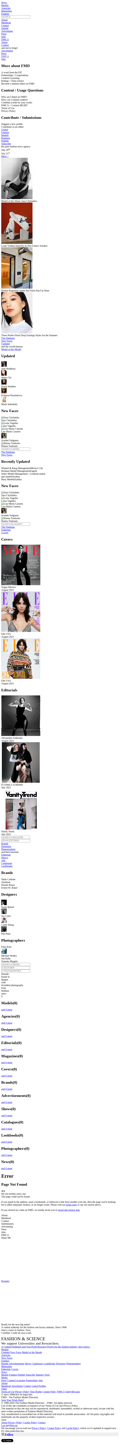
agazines (6, 1366)
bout (4, 1383)
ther (4, 1389)
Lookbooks (6, 866)
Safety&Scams (72, 1391)
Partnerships (32, 1380)
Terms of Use (8, 1391)
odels (5, 1349)
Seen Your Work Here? (12, 1400)
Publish (5, 141)
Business (5, 138)
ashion (5, 1360)
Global (4, 129)
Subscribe (6, 143)
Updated (5, 343)
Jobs (3, 36)
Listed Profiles (39, 1386)
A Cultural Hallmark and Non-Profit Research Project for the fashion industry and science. (45, 1346)
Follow (9, 1434)
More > (5, 156)
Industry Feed (43, 1375)
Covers (4, 532)
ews (4, 1372)
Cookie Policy (49, 1391)
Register (5, 1281)
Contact (5, 25)
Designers (6, 846)
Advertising (7, 31)
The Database (8, 338)
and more (6, 1009)
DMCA (5, 39)
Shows (4, 857)
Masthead (6, 22)
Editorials (6, 530)
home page (71, 1204)
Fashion (5, 13)
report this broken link (69, 1210)
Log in (4, 1425)
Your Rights (36, 1391)
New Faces (6, 341)
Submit (4, 28)
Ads (3, 860)
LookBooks (49, 1363)
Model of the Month (32, 1352)
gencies (5, 1355)
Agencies (5, 8)
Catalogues (6, 863)
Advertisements (16, 1363)
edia (4, 1377)
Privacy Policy (22, 1391)
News (4, 2)
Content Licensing (16, 1380)
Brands (4, 843)
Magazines (6, 11)
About (4, 20)
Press (3, 34)
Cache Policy (72, 1428)
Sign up (14, 1425)
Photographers (8, 849)
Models (5, 5)
